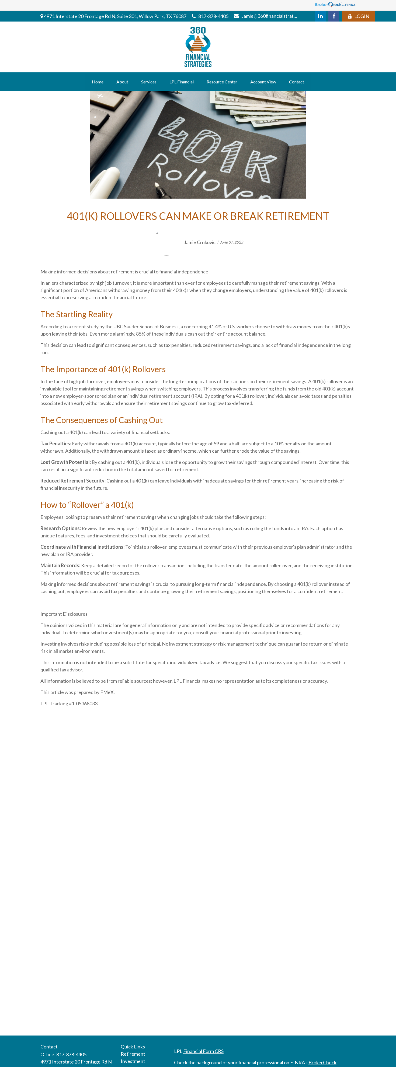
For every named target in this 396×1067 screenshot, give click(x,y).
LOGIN (361, 16)
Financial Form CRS (203, 1051)
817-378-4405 (213, 16)
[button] (97, 82)
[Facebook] (333, 16)
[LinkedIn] (320, 16)
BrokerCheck (322, 1062)
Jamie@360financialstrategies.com (270, 16)
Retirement (133, 1054)
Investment (133, 1061)
